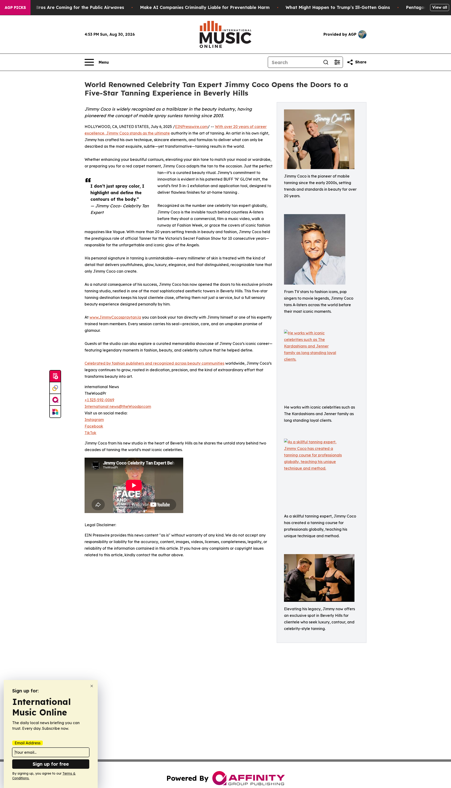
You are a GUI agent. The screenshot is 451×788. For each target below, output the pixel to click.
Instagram (94, 419)
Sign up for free (51, 764)
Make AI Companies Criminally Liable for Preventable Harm (205, 7)
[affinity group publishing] (55, 400)
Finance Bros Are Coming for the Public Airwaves (71, 7)
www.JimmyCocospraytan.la (115, 317)
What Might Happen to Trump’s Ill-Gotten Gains (338, 7)
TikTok (90, 432)
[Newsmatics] (55, 411)
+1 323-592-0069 (99, 400)
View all (439, 7)
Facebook (94, 426)
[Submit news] (55, 376)
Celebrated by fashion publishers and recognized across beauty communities (154, 363)
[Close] (91, 686)
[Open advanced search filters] (337, 62)
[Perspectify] (55, 388)
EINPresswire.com (191, 126)
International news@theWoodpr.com (118, 406)
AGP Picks (15, 7)
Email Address (27, 743)
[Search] (325, 62)
